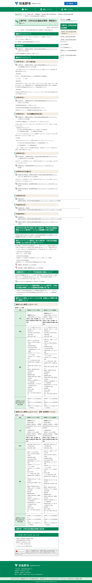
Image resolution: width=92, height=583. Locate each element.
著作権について (43, 578)
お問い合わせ (71, 578)
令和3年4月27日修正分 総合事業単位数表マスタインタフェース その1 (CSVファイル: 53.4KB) (38, 184)
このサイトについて (14, 578)
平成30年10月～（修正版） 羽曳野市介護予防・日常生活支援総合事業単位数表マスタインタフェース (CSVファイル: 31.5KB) (41, 209)
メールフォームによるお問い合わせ (24, 546)
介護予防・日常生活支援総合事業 (65, 14)
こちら (20, 294)
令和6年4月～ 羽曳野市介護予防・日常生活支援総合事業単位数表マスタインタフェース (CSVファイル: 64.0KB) (37, 118)
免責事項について (25, 578)
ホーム (24, 14)
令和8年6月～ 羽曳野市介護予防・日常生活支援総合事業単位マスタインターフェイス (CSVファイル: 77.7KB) (37, 49)
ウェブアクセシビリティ (53, 578)
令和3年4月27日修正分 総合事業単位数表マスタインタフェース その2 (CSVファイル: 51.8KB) (38, 189)
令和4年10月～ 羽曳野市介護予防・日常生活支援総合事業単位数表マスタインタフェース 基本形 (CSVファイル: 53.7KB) (38, 157)
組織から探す (31, 14)
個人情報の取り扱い (34, 578)
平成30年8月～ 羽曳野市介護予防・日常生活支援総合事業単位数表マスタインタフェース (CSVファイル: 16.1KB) (48, 218)
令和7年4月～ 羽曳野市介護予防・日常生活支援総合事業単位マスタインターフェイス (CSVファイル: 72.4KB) (37, 101)
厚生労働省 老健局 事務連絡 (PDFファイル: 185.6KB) (30, 267)
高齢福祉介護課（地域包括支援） (49, 14)
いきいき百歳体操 (64, 44)
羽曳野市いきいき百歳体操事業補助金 (68, 51)
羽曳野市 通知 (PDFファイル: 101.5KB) (27, 264)
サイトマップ (64, 578)
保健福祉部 (37, 14)
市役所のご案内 (78, 578)
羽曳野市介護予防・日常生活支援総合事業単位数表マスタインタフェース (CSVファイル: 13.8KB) (38, 222)
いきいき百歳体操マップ (65, 47)
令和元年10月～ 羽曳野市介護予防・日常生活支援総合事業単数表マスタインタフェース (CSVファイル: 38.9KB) (55, 199)
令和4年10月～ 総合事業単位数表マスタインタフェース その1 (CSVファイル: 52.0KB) (36, 166)
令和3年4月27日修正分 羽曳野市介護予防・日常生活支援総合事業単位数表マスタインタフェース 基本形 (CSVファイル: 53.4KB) (37, 175)
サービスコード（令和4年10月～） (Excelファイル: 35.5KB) (31, 281)
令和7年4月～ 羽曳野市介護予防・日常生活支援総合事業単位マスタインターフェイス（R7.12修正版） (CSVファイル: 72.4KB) (37, 65)
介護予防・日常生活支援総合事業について (68, 56)
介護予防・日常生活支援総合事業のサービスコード (28, 41)
